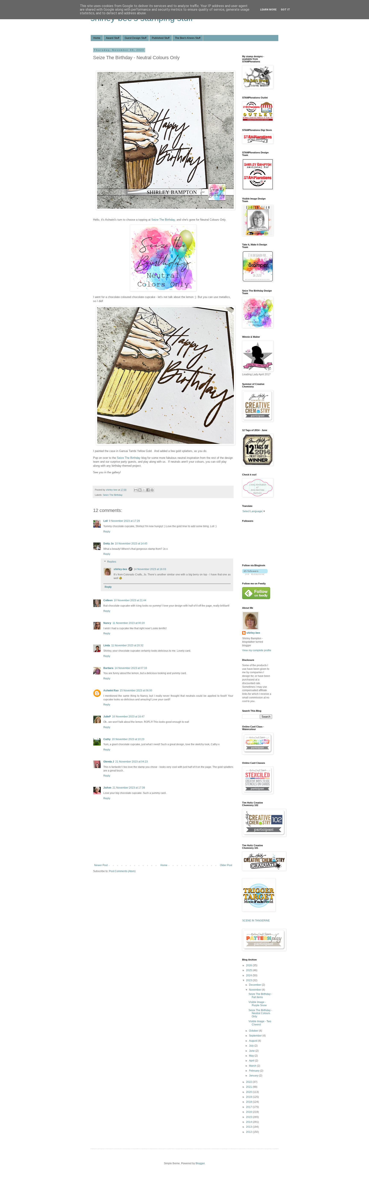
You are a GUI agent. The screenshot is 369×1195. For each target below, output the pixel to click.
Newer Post (101, 865)
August (253, 1040)
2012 (249, 1131)
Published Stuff (160, 38)
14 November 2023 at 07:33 (131, 668)
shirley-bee (120, 569)
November (255, 989)
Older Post (226, 865)
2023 (249, 980)
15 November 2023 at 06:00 (136, 690)
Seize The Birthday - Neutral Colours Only (260, 1013)
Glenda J (108, 761)
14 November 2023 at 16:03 (150, 569)
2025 (249, 970)
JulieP (107, 716)
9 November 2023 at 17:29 (124, 520)
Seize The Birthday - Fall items (260, 996)
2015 (249, 1117)
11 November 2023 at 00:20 (129, 623)
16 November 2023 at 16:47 (128, 716)
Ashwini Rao (111, 690)
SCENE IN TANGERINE (256, 920)
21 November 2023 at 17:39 (129, 787)
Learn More (268, 9)
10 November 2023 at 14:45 (131, 543)
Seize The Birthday (163, 219)
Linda (106, 645)
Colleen (108, 600)
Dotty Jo (108, 543)
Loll (105, 520)
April (252, 1060)
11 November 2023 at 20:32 (127, 645)
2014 (249, 1121)
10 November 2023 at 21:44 (130, 600)
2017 (249, 1107)
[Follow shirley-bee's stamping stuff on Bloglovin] (255, 573)
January (254, 1075)
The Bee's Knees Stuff (187, 38)
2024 (249, 975)
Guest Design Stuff (135, 38)
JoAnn (107, 787)
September (255, 1035)
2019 (249, 1096)
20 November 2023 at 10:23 (128, 739)
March (253, 1065)
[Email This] (136, 490)
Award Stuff (112, 38)
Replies (111, 561)
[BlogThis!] (140, 490)
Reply (106, 531)
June (252, 1050)
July (251, 1045)
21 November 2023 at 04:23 (131, 761)
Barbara (108, 668)
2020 (249, 1092)
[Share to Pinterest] (152, 490)
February (254, 1070)
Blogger (200, 1163)
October (254, 1030)
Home (96, 38)
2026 (249, 965)
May (252, 1055)
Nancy (107, 623)
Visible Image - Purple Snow (258, 1004)
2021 (249, 1086)
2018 (249, 1101)
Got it (285, 9)
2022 (249, 1082)
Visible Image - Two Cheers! (260, 1023)
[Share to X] (144, 490)
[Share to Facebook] (148, 490)
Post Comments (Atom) (122, 871)
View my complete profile (256, 650)
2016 (249, 1111)
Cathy (107, 739)
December (255, 984)
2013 (249, 1126)
